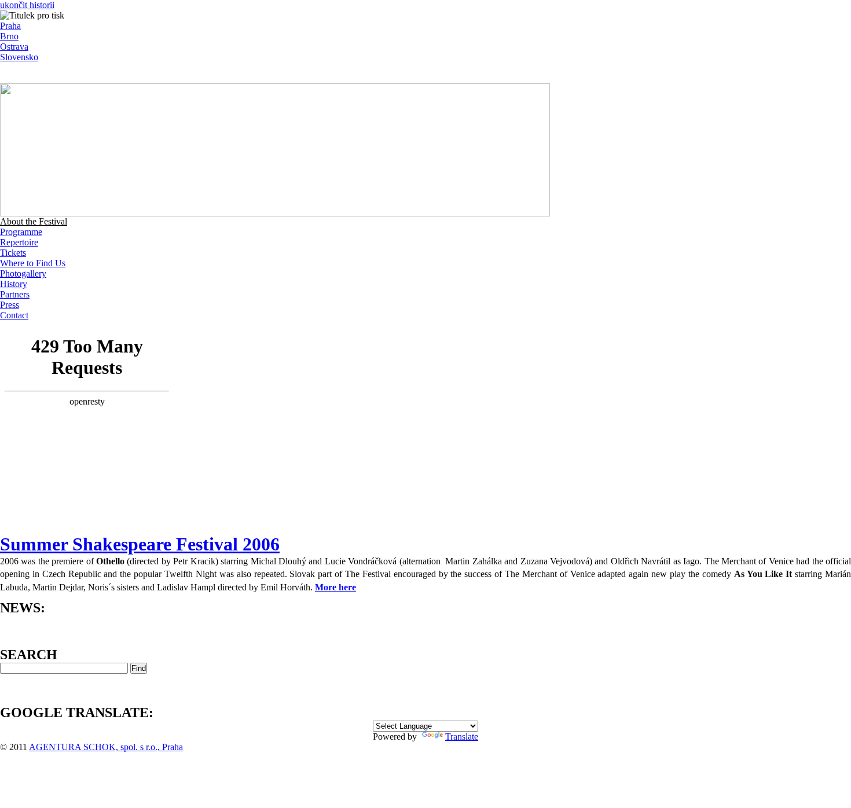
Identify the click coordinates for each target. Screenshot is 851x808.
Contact (14, 315)
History (13, 284)
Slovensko (19, 57)
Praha (10, 26)
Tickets (13, 253)
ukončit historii (27, 5)
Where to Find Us (32, 263)
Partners (15, 294)
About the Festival (33, 221)
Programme (21, 232)
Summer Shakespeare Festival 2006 (140, 544)
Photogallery (23, 273)
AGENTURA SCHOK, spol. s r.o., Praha (106, 747)
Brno (9, 36)
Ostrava (14, 47)
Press (9, 305)
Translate (461, 736)
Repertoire (19, 242)
